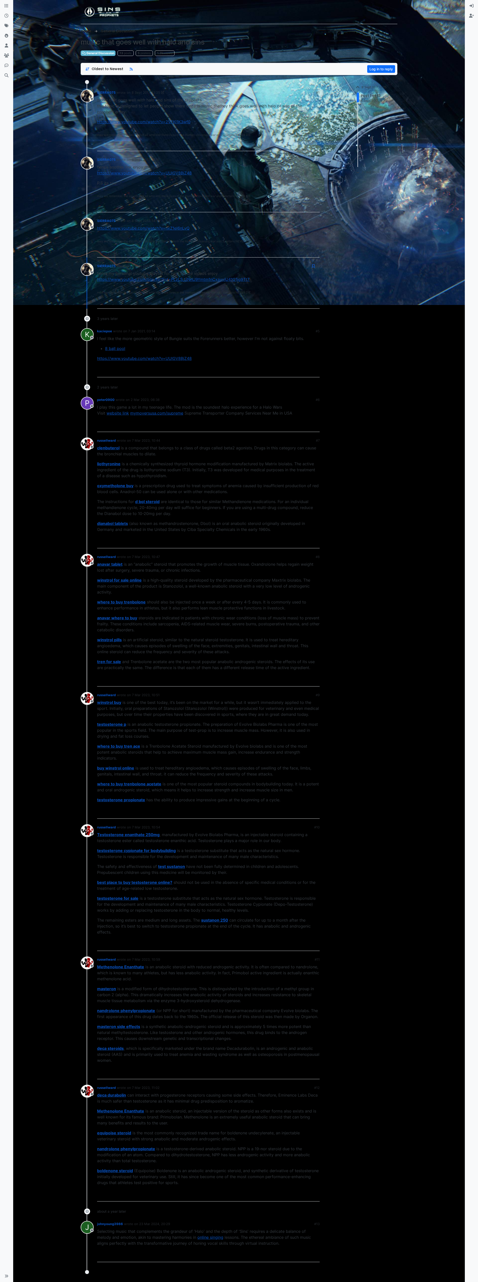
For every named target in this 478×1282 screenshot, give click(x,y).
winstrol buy (109, 702)
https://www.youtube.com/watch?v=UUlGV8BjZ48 (144, 173)
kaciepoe (104, 331)
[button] (6, 1276)
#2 (318, 160)
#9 (318, 695)
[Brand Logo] (103, 12)
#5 (318, 331)
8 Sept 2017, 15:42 (146, 266)
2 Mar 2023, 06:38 (145, 400)
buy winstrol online (115, 768)
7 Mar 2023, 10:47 (146, 557)
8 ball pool (115, 348)
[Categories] (6, 6)
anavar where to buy (117, 617)
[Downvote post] (315, 145)
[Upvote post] (298, 145)
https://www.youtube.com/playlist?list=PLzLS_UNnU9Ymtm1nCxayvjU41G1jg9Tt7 (173, 279)
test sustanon (171, 866)
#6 (318, 400)
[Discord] (6, 66)
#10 (317, 827)
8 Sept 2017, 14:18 (146, 221)
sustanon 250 (214, 920)
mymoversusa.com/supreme (156, 413)
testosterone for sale (117, 898)
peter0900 (106, 400)
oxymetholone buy (115, 485)
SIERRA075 (106, 92)
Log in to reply (381, 69)
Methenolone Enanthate (120, 966)
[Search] (6, 76)
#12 (317, 1088)
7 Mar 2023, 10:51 (146, 695)
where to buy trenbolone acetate (129, 783)
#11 (317, 959)
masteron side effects (118, 1026)
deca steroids (110, 1048)
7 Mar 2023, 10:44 (146, 440)
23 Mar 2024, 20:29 (154, 1224)
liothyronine (108, 463)
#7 (318, 440)
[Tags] (6, 26)
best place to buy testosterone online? (134, 882)
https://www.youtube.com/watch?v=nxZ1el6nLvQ (143, 228)
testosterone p (111, 724)
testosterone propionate (121, 799)
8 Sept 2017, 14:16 (146, 160)
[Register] (471, 16)
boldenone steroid (115, 1170)
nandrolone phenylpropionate (126, 1010)
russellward (106, 440)
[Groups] (6, 56)
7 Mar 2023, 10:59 (146, 959)
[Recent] (6, 16)
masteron (106, 988)
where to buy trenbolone (121, 601)
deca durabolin (111, 1095)
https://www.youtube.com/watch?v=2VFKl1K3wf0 (143, 121)
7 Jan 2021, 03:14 (141, 331)
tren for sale (109, 661)
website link (118, 413)
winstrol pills (109, 639)
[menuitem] (471, 6)
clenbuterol (108, 447)
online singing (210, 1237)
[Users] (6, 46)
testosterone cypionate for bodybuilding (136, 850)
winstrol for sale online (119, 580)
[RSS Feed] (131, 69)
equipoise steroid (114, 1132)
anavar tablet (109, 564)
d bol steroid (147, 501)
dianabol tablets (112, 523)
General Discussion (100, 53)
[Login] (471, 6)
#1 (318, 92)
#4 (318, 266)
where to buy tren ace (118, 746)
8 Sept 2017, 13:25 (146, 92)
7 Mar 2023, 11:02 (146, 1088)
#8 (318, 557)
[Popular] (6, 36)
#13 (317, 1224)
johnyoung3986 (110, 1224)
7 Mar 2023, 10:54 (146, 827)
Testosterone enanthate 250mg (128, 834)
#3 (318, 221)
